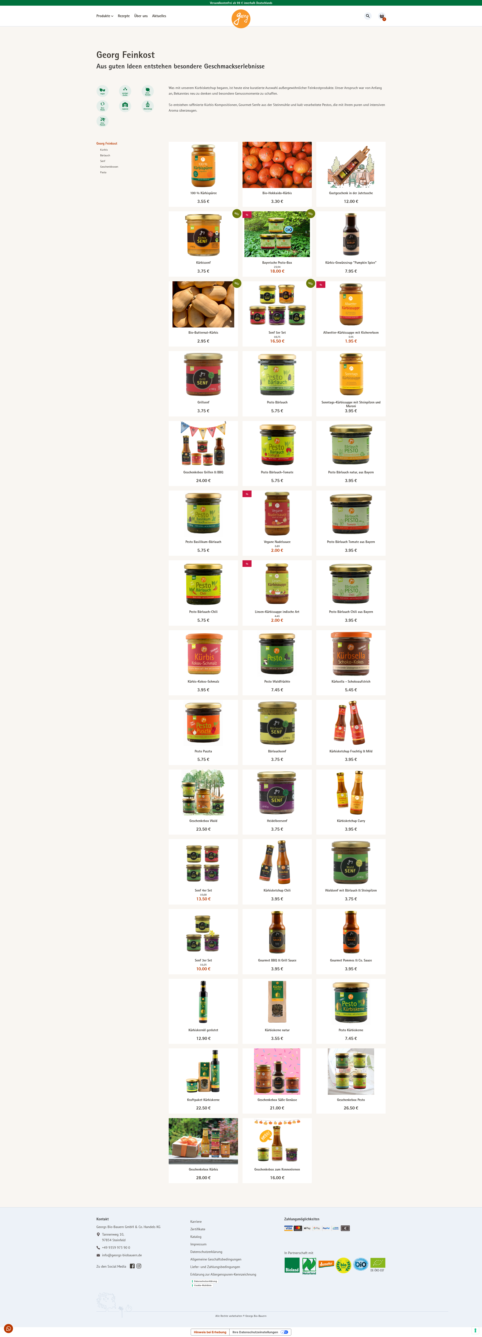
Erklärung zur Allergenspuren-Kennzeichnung (223, 1274)
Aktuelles (159, 16)
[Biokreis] (343, 1264)
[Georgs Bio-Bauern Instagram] (139, 1266)
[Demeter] (326, 1264)
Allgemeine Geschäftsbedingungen (215, 1259)
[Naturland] (309, 1264)
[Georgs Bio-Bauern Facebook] (132, 1266)
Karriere (196, 1221)
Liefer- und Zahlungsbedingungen (215, 1267)
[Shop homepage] (241, 18)
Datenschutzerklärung (206, 1252)
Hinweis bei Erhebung (210, 1332)
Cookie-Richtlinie (203, 1285)
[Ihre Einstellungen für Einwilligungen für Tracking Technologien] (475, 1330)
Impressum (198, 1244)
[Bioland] (292, 1264)
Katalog (195, 1236)
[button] (8, 1328)
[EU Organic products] (378, 1264)
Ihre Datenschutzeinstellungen (255, 1332)
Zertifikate (197, 1229)
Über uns (141, 16)
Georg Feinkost (106, 144)
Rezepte (124, 16)
